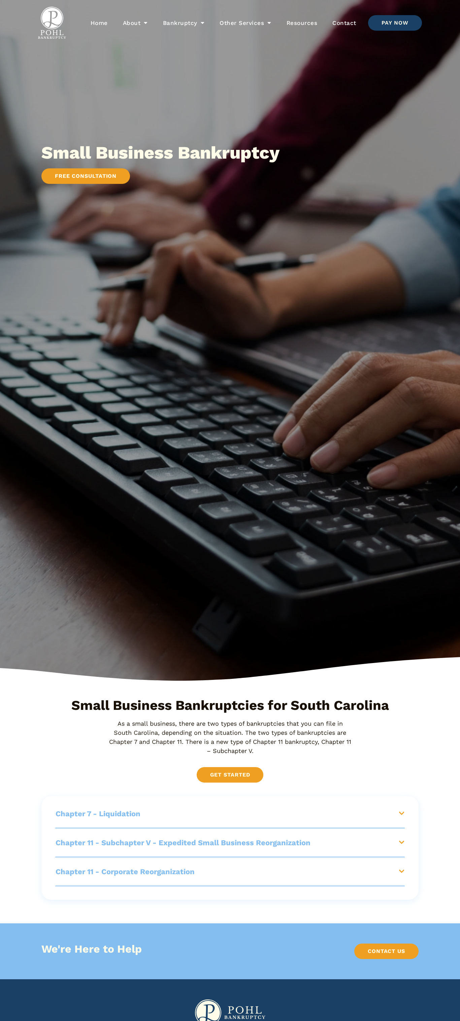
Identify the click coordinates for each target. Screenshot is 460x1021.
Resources (302, 23)
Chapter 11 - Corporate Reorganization (125, 871)
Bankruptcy (180, 23)
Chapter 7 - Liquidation (98, 814)
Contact (344, 23)
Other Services (242, 23)
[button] (230, 814)
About (132, 23)
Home (99, 23)
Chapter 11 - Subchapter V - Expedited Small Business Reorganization (183, 842)
